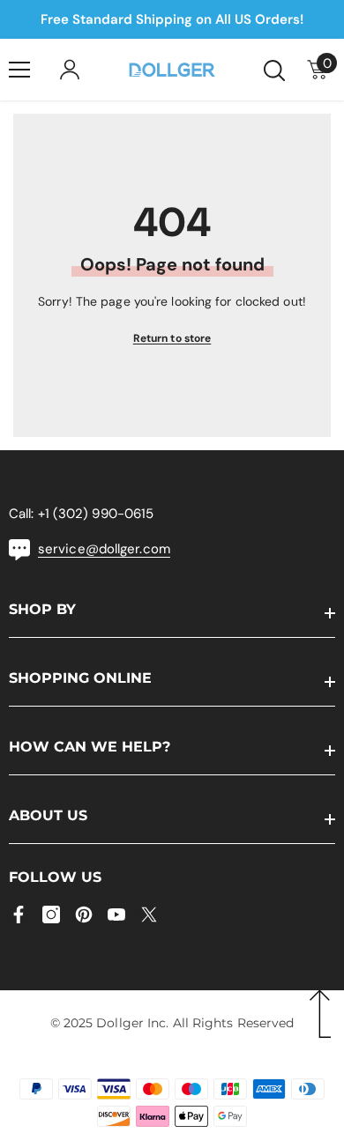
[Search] (274, 70)
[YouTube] (116, 914)
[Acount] (69, 69)
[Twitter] (149, 914)
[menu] (19, 69)
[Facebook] (18, 914)
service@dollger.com (104, 549)
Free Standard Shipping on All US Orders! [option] (172, 19)
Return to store (172, 338)
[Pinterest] (83, 914)
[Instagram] (51, 914)
